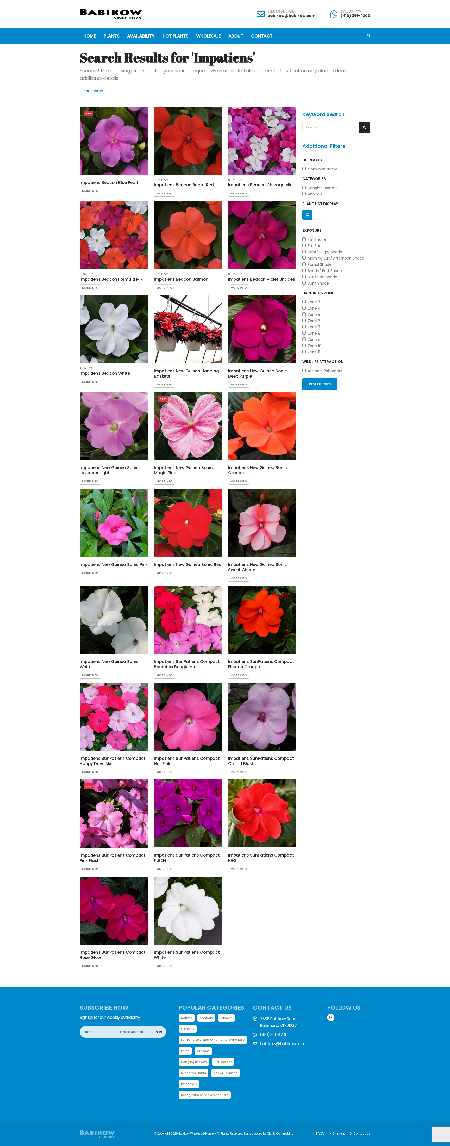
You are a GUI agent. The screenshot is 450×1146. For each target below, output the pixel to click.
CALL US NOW (351, 11)
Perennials (189, 1084)
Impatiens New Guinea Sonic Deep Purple (257, 373)
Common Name (322, 169)
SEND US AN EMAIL (280, 11)
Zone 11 (313, 352)
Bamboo (226, 1018)
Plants (111, 36)
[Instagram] (330, 1017)
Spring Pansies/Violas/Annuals (204, 1095)
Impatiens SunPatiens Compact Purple (187, 857)
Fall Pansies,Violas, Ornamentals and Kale (213, 1040)
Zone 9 (313, 339)
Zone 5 (313, 314)
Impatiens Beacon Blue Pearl (109, 182)
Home (89, 36)
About (235, 36)
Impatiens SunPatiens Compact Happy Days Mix (113, 761)
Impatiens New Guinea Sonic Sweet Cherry (257, 567)
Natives (186, 1018)
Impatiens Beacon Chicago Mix (260, 185)
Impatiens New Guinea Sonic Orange (257, 470)
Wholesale (208, 36)
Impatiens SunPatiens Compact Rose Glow (113, 955)
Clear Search (91, 91)
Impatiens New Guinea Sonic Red (188, 564)
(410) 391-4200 (355, 15)
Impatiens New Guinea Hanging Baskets (186, 373)
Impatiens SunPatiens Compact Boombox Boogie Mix (187, 664)
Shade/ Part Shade (324, 270)
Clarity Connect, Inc (280, 1133)
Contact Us (361, 1133)
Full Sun (313, 245)
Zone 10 (313, 345)
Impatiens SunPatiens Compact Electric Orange (261, 664)
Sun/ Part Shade (321, 277)
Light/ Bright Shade (324, 252)
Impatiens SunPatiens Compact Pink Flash (113, 858)
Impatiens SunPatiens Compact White (187, 955)
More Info (90, 191)
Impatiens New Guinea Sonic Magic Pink (183, 470)
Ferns (185, 1051)
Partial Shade (319, 264)
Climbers (187, 1029)
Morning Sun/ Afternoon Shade (335, 258)
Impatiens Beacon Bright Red (184, 185)
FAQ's (319, 1133)
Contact (262, 36)
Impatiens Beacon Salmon (181, 279)
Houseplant (223, 1062)
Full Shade (316, 239)
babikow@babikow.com (291, 15)
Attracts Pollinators (324, 370)
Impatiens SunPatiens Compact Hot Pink (187, 761)
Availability (141, 36)
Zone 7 (313, 327)
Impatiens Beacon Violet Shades (261, 279)
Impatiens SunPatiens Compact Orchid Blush (261, 761)
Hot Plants (175, 36)
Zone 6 (313, 320)
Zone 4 (313, 308)
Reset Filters (320, 384)
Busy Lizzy (161, 180)
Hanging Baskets (322, 187)
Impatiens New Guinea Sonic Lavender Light (109, 470)
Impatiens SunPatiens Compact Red (261, 857)
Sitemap (338, 1133)
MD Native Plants (193, 1073)
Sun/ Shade (317, 283)
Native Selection (226, 1073)
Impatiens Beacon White (105, 373)
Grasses (203, 1051)
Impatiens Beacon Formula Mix (111, 279)
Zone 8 (313, 333)
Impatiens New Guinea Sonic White (109, 664)
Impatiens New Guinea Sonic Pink (114, 564)
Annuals (314, 194)
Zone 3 (313, 302)
